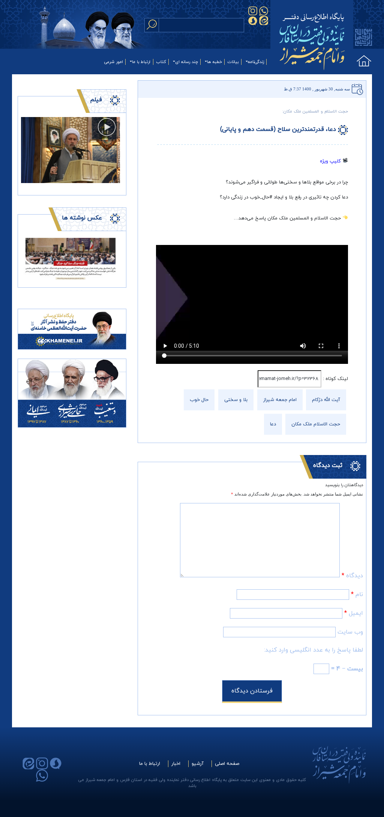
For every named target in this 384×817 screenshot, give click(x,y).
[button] (28, 258)
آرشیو (198, 763)
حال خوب (199, 399)
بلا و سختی (236, 399)
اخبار (175, 763)
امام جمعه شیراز (280, 399)
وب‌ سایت (350, 632)
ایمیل (353, 613)
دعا (273, 424)
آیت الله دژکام (326, 399)
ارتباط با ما (141, 62)
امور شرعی (113, 62)
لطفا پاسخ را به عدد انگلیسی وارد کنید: (313, 650)
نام (357, 594)
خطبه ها (214, 62)
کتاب (161, 62)
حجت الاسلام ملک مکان (315, 424)
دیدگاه (352, 576)
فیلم (96, 100)
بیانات (233, 62)
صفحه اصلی (227, 763)
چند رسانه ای (186, 62)
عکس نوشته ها (82, 218)
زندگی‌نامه (256, 62)
